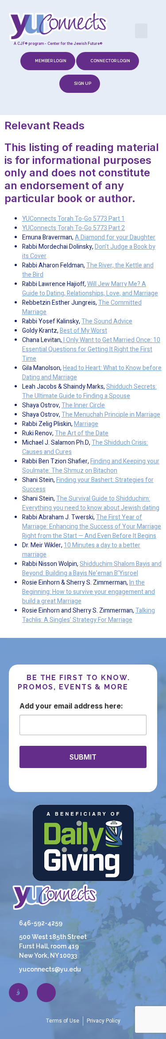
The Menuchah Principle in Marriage (111, 414)
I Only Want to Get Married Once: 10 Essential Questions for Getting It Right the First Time (91, 349)
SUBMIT (83, 756)
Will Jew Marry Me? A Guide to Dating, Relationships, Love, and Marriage (90, 288)
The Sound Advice (106, 321)
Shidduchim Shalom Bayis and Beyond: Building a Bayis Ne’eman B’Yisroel (92, 568)
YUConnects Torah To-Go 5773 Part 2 (73, 228)
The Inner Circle (83, 405)
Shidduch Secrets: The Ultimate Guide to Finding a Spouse (89, 391)
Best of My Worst (83, 330)
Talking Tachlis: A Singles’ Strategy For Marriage (88, 615)
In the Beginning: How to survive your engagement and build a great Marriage (88, 592)
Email (63, 705)
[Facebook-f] (46, 992)
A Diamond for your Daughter (115, 237)
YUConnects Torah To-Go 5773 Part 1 (73, 218)
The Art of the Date (81, 433)
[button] (141, 31)
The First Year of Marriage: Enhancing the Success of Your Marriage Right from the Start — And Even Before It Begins (91, 527)
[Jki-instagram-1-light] (18, 992)
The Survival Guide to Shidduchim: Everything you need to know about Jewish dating (90, 503)
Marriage (86, 424)
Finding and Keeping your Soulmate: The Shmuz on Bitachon (90, 466)
